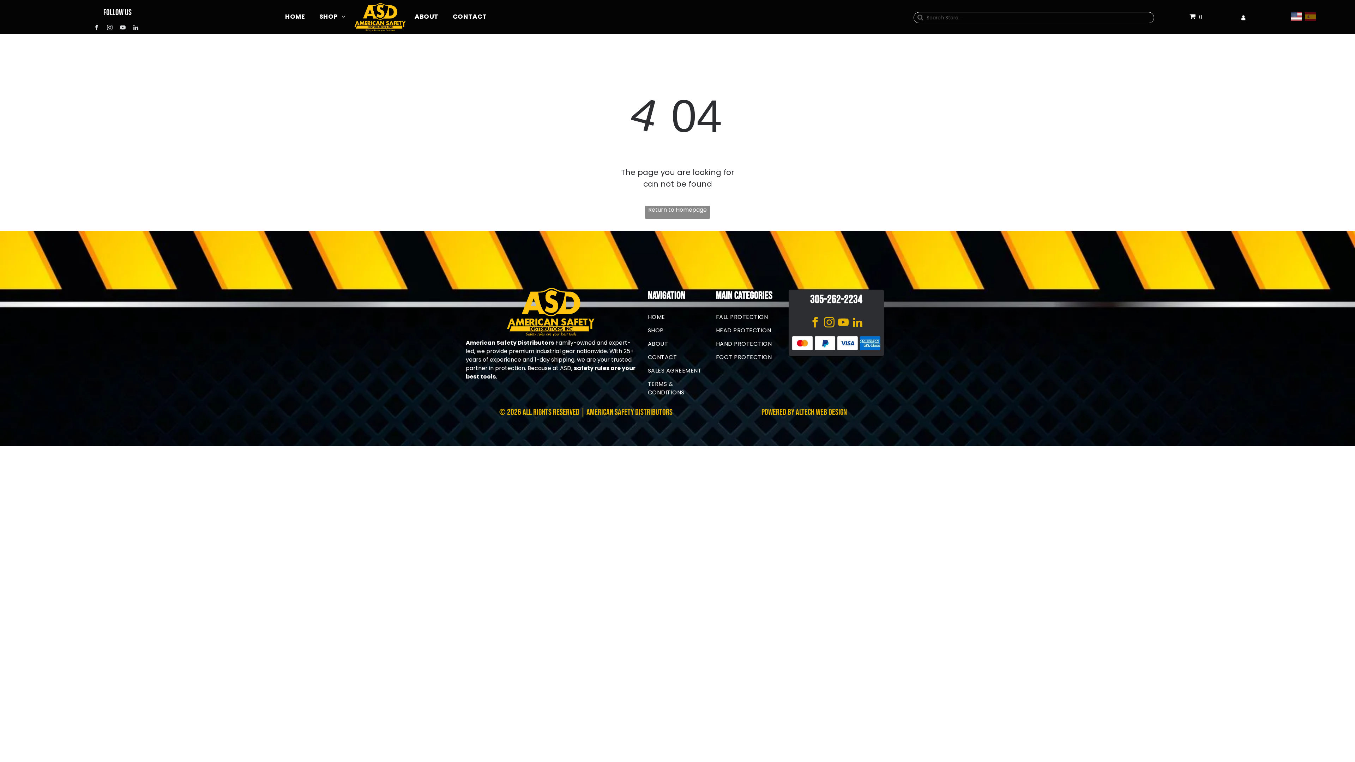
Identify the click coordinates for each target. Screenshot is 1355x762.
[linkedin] (135, 28)
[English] (1298, 16)
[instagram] (109, 28)
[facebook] (96, 28)
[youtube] (122, 28)
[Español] (1312, 16)
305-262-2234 (836, 300)
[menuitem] (295, 16)
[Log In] (1243, 18)
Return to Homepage (677, 210)
